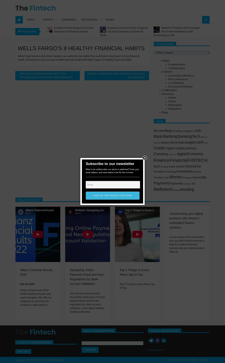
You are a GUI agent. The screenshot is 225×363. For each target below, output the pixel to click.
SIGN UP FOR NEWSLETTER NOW (112, 195)
